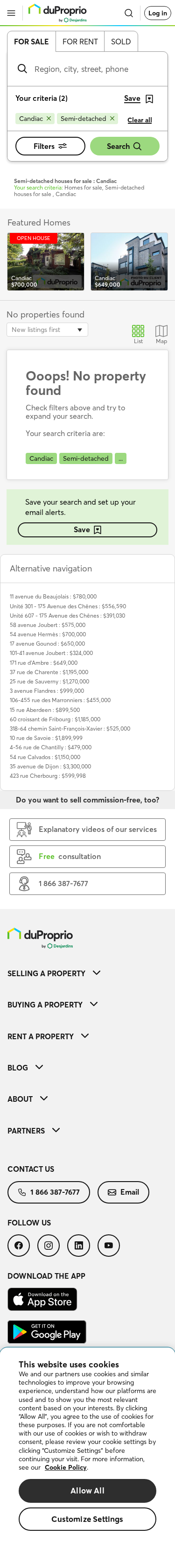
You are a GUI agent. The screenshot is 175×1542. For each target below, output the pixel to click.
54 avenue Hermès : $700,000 (48, 634)
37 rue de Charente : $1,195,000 (49, 672)
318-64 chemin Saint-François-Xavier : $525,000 (70, 728)
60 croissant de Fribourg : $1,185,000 (55, 719)
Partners (26, 1130)
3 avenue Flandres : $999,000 (47, 690)
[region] (87, 1445)
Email (129, 1192)
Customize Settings (87, 1519)
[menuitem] (87, 973)
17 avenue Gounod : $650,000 (47, 643)
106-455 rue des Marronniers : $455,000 (60, 700)
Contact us (30, 1169)
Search (118, 146)
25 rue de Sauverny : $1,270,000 (49, 681)
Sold (121, 41)
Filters (44, 146)
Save (82, 529)
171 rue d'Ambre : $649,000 (43, 662)
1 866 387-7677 (55, 1192)
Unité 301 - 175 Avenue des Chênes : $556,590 (68, 606)
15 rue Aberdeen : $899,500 (45, 709)
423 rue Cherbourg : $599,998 (48, 775)
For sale (31, 41)
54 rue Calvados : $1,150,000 (45, 756)
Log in (157, 13)
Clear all (139, 120)
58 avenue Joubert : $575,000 (47, 624)
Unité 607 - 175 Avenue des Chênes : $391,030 (67, 615)
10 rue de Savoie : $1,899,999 (46, 737)
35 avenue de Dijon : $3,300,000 (50, 766)
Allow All (87, 1490)
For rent (80, 41)
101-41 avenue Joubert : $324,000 (51, 652)
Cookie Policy (66, 1467)
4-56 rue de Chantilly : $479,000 (50, 747)
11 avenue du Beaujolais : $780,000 (53, 596)
